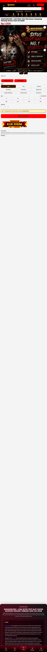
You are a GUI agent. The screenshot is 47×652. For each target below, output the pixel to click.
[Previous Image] (2, 50)
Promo (6, 650)
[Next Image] (45, 50)
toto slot (14, 638)
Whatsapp (32, 650)
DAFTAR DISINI (7, 80)
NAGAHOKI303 (23, 116)
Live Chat (41, 650)
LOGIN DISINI (20, 80)
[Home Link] (11, 5)
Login (15, 650)
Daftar (23, 649)
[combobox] (22, 8)
